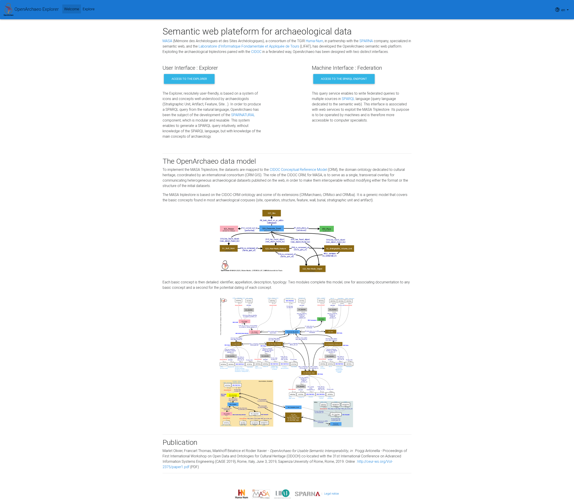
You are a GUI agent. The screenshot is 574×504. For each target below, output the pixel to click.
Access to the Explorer (189, 79)
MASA (167, 41)
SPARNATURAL (243, 115)
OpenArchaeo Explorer (36, 9)
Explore (89, 9)
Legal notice (331, 493)
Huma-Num (314, 41)
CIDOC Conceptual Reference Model (298, 169)
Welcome (72, 9)
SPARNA (366, 41)
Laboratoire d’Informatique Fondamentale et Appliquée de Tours (249, 46)
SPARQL (348, 98)
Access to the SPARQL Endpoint (344, 79)
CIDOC (256, 51)
